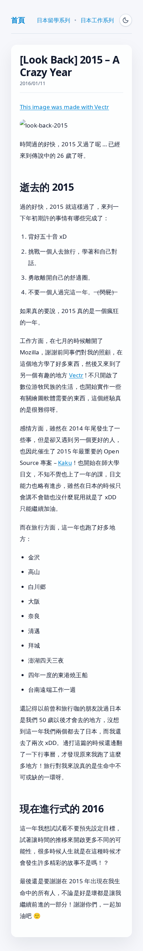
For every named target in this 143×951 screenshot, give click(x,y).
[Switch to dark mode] (125, 20)
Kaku (65, 463)
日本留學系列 (53, 20)
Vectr (76, 375)
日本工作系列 (97, 20)
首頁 (18, 20)
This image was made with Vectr (64, 107)
